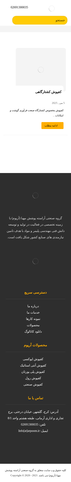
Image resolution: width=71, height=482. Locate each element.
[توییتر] (41, 446)
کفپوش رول (33, 378)
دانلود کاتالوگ (33, 331)
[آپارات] (25, 446)
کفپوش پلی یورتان (33, 371)
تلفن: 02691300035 (33, 424)
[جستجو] (16, 20)
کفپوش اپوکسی (33, 359)
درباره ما (33, 306)
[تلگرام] (17, 446)
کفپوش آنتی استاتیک (33, 365)
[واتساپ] (33, 446)
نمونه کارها (33, 318)
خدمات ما (33, 312)
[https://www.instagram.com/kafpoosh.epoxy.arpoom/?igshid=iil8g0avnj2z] (49, 446)
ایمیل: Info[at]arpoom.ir (33, 430)
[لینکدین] (9, 446)
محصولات (33, 325)
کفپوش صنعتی (33, 384)
